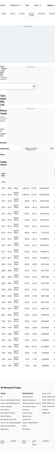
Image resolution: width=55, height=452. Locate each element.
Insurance (41, 14)
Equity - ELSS (46, 393)
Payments (14, 5)
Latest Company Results (8, 426)
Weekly (12, 400)
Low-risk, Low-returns (29, 406)
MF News (45, 409)
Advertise (13, 441)
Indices (12, 14)
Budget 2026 (46, 413)
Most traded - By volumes (8, 419)
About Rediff (3, 442)
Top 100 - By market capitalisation (11, 423)
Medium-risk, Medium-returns (32, 403)
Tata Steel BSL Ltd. (2, 73)
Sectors (22, 14)
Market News (5, 429)
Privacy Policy (24, 442)
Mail (27, 5)
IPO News (12, 413)
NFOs (24, 426)
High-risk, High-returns (29, 400)
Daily (7, 400)
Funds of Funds (28, 413)
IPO (2, 410)
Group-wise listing (6, 406)
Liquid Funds (27, 419)
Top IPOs (6, 410)
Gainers (52, 14)
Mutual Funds (31, 14)
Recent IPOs (4, 413)
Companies (5, 68)
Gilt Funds (26, 410)
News (36, 5)
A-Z (2, 397)
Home (2, 5)
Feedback (46, 441)
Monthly (17, 400)
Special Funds (27, 416)
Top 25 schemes (28, 397)
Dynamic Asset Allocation (30, 423)
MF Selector (26, 429)
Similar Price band (6, 416)
